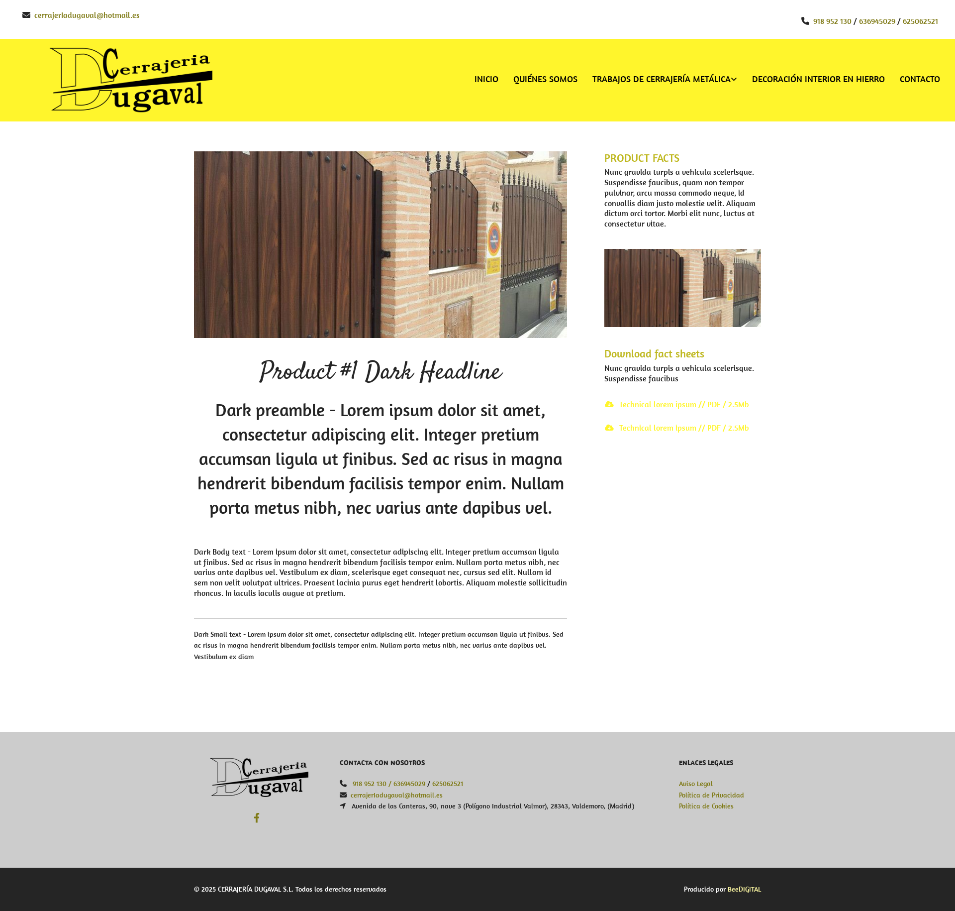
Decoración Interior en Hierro (818, 79)
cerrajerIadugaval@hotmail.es (87, 15)
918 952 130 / (372, 783)
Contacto (920, 79)
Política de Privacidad (711, 795)
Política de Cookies (706, 805)
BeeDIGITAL (744, 889)
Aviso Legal (696, 783)
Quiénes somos (545, 79)
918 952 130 (832, 21)
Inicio (486, 79)
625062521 (920, 21)
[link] (657, 80)
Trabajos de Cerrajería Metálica (661, 79)
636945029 (877, 21)
